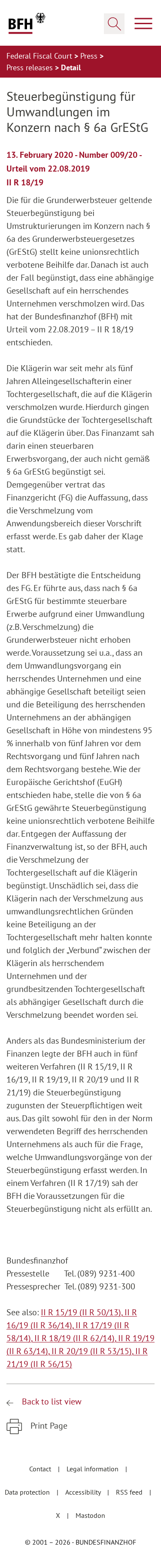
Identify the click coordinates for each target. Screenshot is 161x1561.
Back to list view (51, 1401)
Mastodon (90, 1515)
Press (90, 56)
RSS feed (130, 1492)
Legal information (93, 1468)
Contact (41, 1468)
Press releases (30, 67)
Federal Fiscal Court (40, 56)
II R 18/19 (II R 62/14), (76, 1338)
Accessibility (83, 1492)
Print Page (47, 1425)
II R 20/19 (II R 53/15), (93, 1351)
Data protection (28, 1492)
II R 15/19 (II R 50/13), (83, 1312)
